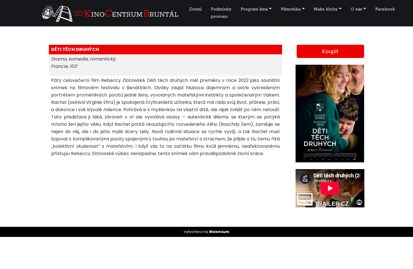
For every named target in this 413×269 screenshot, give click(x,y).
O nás (356, 9)
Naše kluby (326, 9)
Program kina (254, 9)
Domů (195, 9)
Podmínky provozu (221, 12)
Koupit (330, 51)
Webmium (219, 231)
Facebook (385, 9)
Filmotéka (291, 9)
